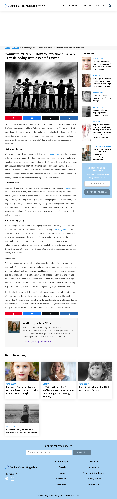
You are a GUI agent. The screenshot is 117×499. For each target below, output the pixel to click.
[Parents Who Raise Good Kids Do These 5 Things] (86, 96)
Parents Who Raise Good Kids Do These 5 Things (102, 98)
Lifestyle (56, 6)
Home (7, 48)
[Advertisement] (58, 29)
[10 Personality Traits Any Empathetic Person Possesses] (86, 111)
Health (66, 6)
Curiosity (76, 6)
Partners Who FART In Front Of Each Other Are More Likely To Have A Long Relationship (102, 154)
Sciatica (96, 122)
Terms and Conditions (93, 473)
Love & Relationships (102, 146)
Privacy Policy (94, 478)
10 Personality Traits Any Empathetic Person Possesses (101, 112)
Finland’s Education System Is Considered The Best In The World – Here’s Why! (102, 65)
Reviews (87, 6)
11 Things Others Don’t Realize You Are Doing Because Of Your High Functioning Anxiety (102, 82)
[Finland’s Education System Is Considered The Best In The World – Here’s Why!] (86, 63)
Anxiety (96, 76)
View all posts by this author (36, 341)
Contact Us (99, 6)
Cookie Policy (93, 484)
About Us (93, 461)
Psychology (43, 6)
